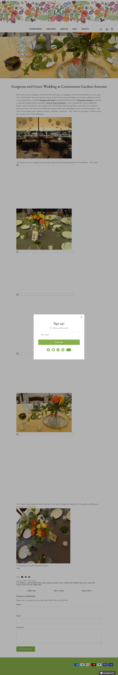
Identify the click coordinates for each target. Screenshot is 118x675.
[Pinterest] (62, 349)
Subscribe (59, 342)
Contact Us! (108, 673)
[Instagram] (58, 349)
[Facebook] (53, 349)
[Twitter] (48, 349)
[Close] (81, 317)
